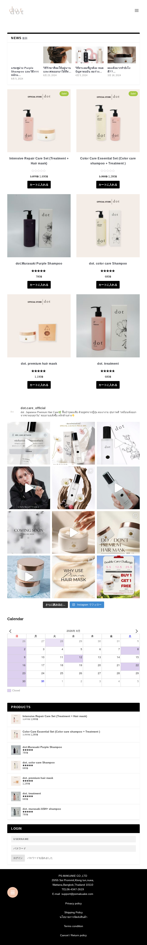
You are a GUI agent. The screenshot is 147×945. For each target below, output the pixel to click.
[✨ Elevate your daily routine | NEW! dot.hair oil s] (73, 443)
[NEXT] (136, 631)
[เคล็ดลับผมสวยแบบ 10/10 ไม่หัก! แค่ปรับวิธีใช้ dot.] (118, 532)
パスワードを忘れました (40, 858)
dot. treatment (108, 363)
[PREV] (11, 631)
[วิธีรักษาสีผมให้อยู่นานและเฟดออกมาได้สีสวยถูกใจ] (57, 55)
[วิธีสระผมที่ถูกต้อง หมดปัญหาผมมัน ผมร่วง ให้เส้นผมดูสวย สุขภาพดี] (89, 55)
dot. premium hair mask (39, 363)
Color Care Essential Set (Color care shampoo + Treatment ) (108, 161)
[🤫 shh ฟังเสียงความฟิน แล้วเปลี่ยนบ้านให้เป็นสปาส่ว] (73, 532)
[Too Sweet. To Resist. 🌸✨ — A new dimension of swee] (28, 532)
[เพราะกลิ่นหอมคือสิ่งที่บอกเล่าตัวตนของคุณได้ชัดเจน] (118, 443)
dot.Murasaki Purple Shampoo (39, 263)
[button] (12, 892)
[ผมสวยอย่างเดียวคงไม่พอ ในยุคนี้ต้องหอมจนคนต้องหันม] (73, 487)
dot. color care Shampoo (108, 263)
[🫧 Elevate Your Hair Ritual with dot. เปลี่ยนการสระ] (73, 577)
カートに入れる (39, 184)
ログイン (18, 858)
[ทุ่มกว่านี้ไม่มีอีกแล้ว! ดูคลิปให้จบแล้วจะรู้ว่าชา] (28, 577)
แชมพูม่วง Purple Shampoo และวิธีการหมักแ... (25, 71)
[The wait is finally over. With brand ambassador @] (118, 487)
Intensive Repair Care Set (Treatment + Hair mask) (39, 161)
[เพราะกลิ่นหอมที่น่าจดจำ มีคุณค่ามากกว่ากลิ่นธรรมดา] (28, 487)
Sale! (64, 93)
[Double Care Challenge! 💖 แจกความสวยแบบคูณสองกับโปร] (118, 577)
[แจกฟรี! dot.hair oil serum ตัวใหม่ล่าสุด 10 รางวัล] (28, 443)
